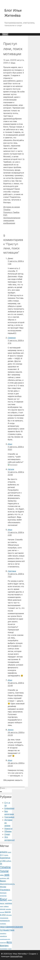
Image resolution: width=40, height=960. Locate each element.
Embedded (9, 808)
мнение (2, 912)
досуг (2, 903)
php (4, 861)
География (9, 817)
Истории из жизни (11, 207)
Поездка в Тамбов (11, 212)
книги (1, 906)
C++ (2, 855)
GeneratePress (16, 956)
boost (9, 852)
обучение (9, 915)
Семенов (12, 338)
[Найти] (1, 791)
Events (6, 855)
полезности (5, 921)
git (1, 861)
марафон (8, 909)
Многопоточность (7, 884)
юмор (10, 949)
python (8, 861)
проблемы (3, 923)
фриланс (4, 945)
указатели (3, 942)
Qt (1, 863)
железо (8, 903)
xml (8, 878)
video (2, 875)
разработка (3, 936)
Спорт (7, 834)
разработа (3, 933)
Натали (11, 469)
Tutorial (4, 871)
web (6, 874)
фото (9, 942)
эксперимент (4, 949)
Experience (5, 858)
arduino (3, 852)
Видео (3, 881)
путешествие (7, 930)
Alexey (10, 730)
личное (2, 909)
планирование (4, 918)
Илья (10, 444)
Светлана (12, 571)
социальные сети (5, 939)
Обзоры (8, 831)
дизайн (10, 900)
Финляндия (3, 893)
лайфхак (6, 906)
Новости (8, 828)
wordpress (3, 878)
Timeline (6, 209)
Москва (3, 887)
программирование (11, 926)
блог (3, 899)
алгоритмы (3, 895)
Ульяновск (5, 889)
